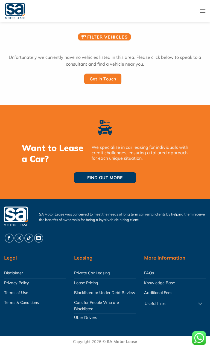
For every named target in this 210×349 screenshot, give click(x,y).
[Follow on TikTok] (28, 238)
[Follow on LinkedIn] (38, 238)
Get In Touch (103, 79)
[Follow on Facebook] (9, 238)
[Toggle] (200, 304)
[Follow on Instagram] (19, 238)
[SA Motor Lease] (20, 11)
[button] (202, 11)
